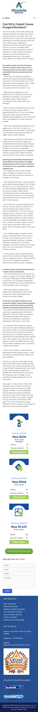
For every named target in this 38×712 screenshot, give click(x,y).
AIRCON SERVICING (11, 606)
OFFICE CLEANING (10, 617)
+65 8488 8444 (17, 638)
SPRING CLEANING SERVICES (14, 609)
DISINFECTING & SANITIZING (14, 620)
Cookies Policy (22, 709)
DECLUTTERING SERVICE (13, 615)
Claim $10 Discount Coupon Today (19, 551)
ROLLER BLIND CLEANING (13, 612)
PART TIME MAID (10, 604)
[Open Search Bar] (34, 18)
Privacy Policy (24, 707)
